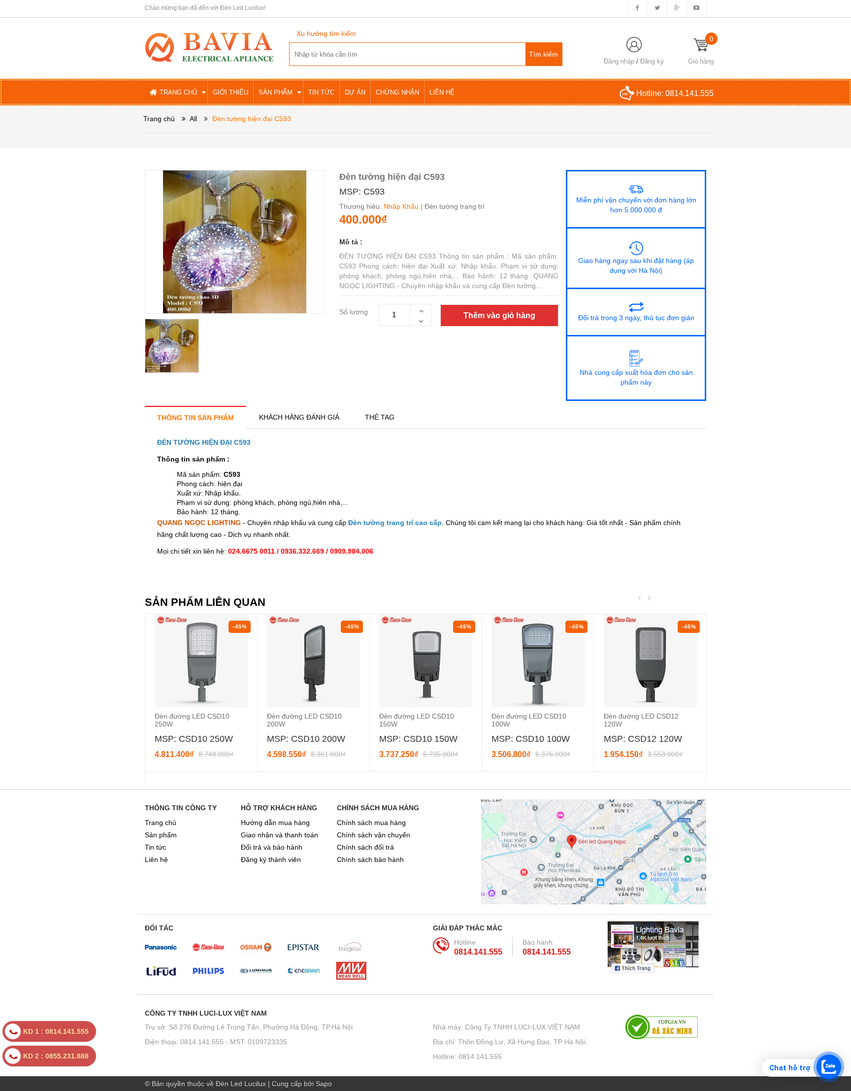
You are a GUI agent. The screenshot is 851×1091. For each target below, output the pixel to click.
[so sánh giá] (665, 1027)
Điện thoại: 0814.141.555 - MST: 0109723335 (216, 1042)
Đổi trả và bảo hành (271, 847)
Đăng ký (652, 61)
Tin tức (155, 847)
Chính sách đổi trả (365, 847)
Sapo (324, 1084)
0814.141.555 (689, 93)
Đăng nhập (619, 61)
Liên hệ (156, 859)
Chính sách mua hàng (371, 823)
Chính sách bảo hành (370, 859)
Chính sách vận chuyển (373, 835)
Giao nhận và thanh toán (279, 835)
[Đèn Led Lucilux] (209, 46)
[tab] (195, 417)
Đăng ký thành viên (271, 859)
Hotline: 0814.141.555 (467, 1056)
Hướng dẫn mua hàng (275, 823)
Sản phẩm (161, 835)
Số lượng (353, 312)
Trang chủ (160, 823)
